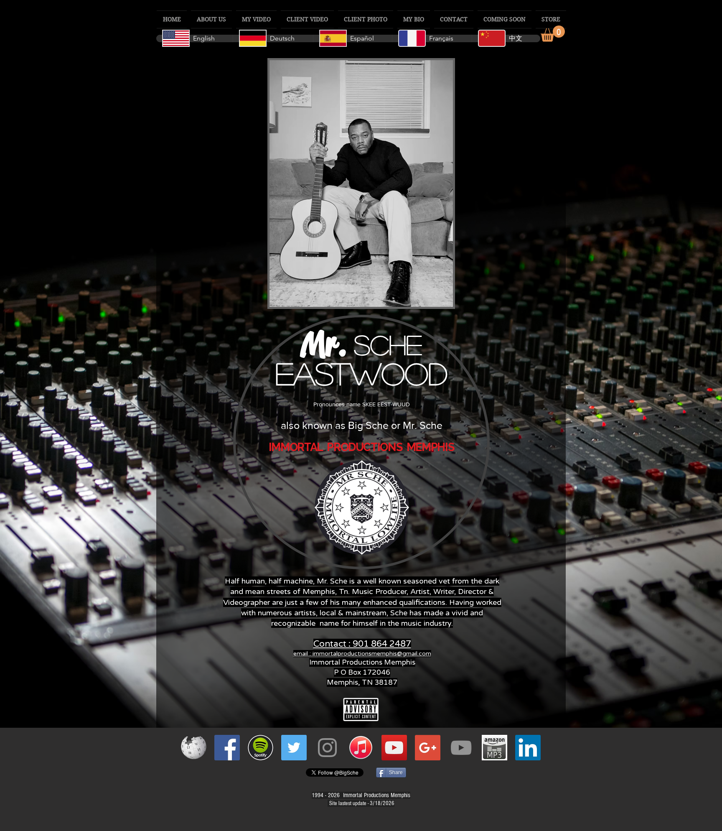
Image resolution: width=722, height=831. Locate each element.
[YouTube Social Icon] (394, 747)
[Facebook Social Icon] (227, 747)
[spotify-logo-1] (260, 747)
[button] (553, 33)
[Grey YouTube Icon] (461, 747)
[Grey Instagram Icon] (327, 747)
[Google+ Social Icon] (427, 747)
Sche (388, 344)
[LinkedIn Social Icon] (528, 747)
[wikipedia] (193, 747)
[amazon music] (494, 747)
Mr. (327, 344)
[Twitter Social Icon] (294, 747)
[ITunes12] (361, 747)
